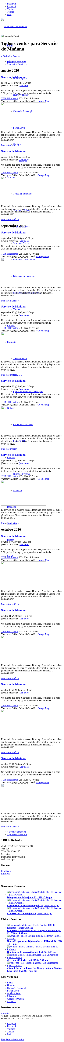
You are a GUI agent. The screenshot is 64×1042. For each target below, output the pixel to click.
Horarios (11, 985)
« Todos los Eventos (10, 56)
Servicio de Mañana (13, 77)
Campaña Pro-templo (17, 988)
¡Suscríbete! (6, 1013)
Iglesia (10, 982)
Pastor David (13, 990)
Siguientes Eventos (17, 64)
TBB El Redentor (9, 98)
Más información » (10, 145)
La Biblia (5, 873)
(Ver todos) (24, 85)
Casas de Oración (15, 998)
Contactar (11, 1001)
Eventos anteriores (16, 61)
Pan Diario (6, 871)
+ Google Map (42, 101)
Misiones (11, 996)
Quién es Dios (14, 993)
